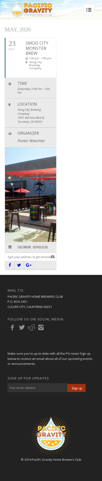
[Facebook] (12, 327)
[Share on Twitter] (19, 265)
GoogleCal (40, 247)
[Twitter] (22, 327)
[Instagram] (41, 327)
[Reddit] (31, 327)
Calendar (24, 247)
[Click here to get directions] (52, 257)
